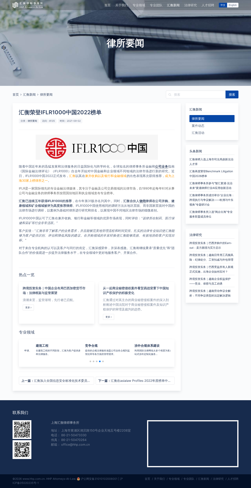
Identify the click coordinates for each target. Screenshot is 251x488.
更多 (28, 307)
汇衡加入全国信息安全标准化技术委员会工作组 (57, 381)
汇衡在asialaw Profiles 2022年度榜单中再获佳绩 (136, 381)
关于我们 (121, 5)
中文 (223, 5)
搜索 (232, 94)
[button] (90, 361)
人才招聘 (208, 5)
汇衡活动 (198, 133)
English (233, 5)
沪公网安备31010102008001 (99, 478)
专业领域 (139, 5)
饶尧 (142, 201)
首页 (107, 5)
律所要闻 (46, 94)
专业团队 (156, 5)
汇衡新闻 (173, 5)
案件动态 (198, 126)
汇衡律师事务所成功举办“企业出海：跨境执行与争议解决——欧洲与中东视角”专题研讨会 (211, 199)
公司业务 (161, 166)
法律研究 (190, 5)
